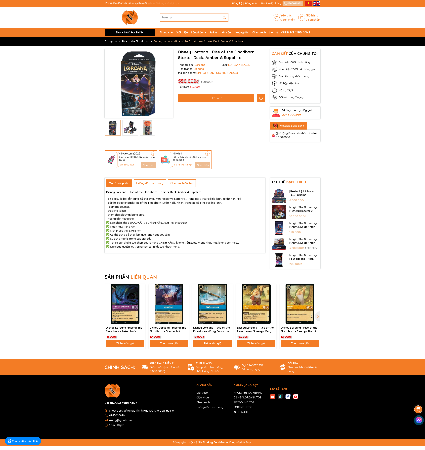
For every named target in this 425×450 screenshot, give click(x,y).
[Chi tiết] (153, 153)
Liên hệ (273, 32)
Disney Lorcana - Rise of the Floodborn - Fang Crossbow (211, 329)
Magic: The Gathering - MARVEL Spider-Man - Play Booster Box (304, 241)
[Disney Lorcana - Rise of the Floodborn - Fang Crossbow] (212, 304)
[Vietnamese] (309, 3)
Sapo (249, 442)
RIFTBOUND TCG (243, 402)
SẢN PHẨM (131, 277)
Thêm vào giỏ (125, 343)
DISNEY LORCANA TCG (247, 397)
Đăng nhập (251, 3)
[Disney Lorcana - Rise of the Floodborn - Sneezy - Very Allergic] (256, 304)
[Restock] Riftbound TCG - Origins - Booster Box (302, 193)
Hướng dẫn (242, 32)
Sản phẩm (197, 32)
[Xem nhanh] (141, 299)
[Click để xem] (139, 84)
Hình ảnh (226, 32)
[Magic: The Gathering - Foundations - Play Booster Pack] (279, 260)
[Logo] (130, 17)
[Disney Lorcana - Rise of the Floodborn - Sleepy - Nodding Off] (300, 304)
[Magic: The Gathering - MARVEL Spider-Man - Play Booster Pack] (279, 228)
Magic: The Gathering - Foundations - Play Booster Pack (304, 257)
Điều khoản (203, 397)
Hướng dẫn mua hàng (210, 407)
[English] (316, 3)
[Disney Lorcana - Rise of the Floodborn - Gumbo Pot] (169, 304)
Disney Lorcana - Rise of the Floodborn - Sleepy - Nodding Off (300, 329)
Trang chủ (166, 32)
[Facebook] (288, 396)
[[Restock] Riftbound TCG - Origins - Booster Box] (279, 196)
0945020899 (294, 3)
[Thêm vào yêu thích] (261, 98)
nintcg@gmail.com (120, 420)
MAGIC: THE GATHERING (247, 392)
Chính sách (259, 32)
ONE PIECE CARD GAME (295, 32)
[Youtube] (295, 396)
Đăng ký (237, 3)
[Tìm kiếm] (224, 17)
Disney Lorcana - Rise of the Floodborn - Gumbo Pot (168, 329)
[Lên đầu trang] (418, 430)
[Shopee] (272, 396)
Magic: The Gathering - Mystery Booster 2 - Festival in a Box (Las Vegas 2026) (304, 209)
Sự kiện (213, 32)
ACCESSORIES (241, 412)
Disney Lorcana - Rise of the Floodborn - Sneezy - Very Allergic (255, 329)
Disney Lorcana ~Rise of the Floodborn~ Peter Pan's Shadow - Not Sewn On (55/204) (124, 329)
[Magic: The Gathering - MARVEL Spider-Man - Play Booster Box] (279, 244)
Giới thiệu (182, 32)
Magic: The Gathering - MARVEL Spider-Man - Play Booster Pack (304, 225)
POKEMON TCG (242, 407)
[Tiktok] (280, 396)
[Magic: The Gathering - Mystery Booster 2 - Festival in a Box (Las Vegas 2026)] (279, 212)
